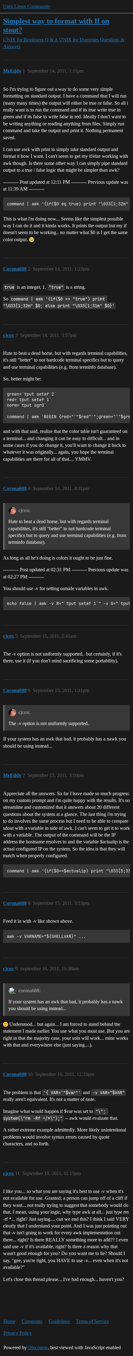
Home (9, 1321)
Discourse (38, 1347)
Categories (32, 1321)
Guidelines (59, 1321)
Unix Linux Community (26, 6)
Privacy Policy (17, 1333)
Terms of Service (92, 1321)
